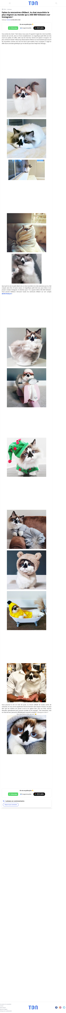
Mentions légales (3, 1009)
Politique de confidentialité (6, 1011)
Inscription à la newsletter (5, 1004)
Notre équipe (3, 1007)
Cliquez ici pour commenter (11, 804)
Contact (1, 1006)
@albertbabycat (7, 293)
